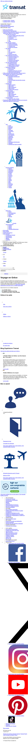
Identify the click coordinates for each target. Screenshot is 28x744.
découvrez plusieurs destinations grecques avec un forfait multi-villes (13, 285)
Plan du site (8, 538)
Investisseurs (9, 501)
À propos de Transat (10, 499)
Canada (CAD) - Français (9, 21)
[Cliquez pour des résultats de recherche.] (15, 241)
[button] (4, 248)
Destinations (15, 101)
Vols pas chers (9, 531)
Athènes (6, 273)
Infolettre (8, 724)
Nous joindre (6, 231)
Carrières (8, 503)
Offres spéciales (14, 74)
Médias (7, 502)
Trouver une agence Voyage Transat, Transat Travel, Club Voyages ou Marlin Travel (15, 734)
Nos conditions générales (12, 509)
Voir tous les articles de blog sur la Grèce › (10, 351)
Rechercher (3, 270)
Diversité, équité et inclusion (12, 506)
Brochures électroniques (11, 534)
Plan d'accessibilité (10, 507)
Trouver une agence (7, 232)
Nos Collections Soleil (11, 518)
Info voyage (5, 230)
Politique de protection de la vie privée (14, 514)
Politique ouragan (10, 535)
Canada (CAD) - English (8, 20)
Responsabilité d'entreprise (12, 504)
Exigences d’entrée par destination (14, 521)
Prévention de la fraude (11, 525)
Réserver (14, 33)
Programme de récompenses (7, 26)
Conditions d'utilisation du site (13, 513)
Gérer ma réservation (5, 25)
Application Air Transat (11, 726)
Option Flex (8, 537)
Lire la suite (5, 369)
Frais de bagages (10, 522)
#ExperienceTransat (10, 723)
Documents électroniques (12, 529)
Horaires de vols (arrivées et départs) (14, 523)
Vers (14, 269)
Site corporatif (6, 233)
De (13, 268)
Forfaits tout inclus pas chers (12, 530)
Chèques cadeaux (10, 536)
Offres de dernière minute (11, 532)
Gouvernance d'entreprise (12, 500)
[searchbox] (9, 241)
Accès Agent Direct (10, 541)
